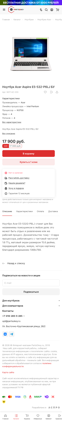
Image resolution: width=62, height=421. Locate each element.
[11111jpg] (31, 54)
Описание (7, 211)
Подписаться (31, 291)
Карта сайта (8, 372)
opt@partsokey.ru (11, 321)
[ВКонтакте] (5, 334)
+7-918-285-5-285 (12, 316)
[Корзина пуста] (57, 9)
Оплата (40, 211)
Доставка (53, 211)
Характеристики (24, 211)
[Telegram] (11, 334)
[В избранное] (45, 92)
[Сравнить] (51, 92)
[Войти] (51, 9)
